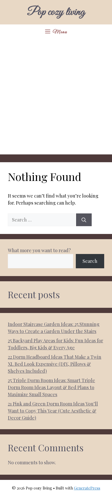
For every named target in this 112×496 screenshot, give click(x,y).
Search (90, 261)
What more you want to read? (39, 250)
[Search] (84, 219)
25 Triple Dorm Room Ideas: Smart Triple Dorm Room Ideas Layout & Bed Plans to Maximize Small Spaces (51, 387)
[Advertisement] (56, 98)
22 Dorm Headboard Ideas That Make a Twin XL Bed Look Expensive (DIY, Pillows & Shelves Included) (54, 364)
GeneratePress (87, 488)
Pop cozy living (56, 12)
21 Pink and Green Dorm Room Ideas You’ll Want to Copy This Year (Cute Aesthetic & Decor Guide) (53, 411)
